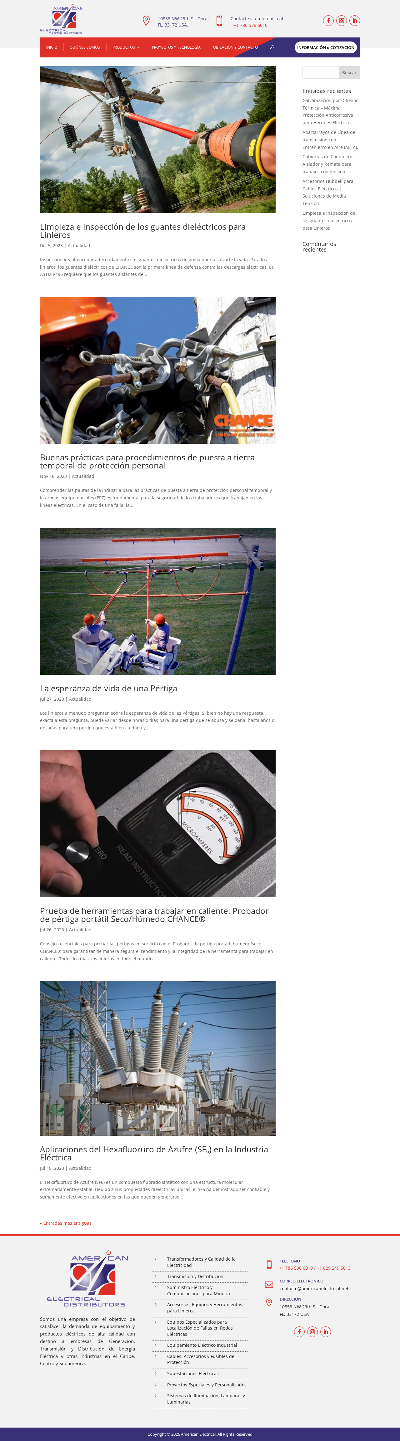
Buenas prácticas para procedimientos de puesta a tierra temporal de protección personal (147, 461)
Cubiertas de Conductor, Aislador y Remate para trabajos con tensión (328, 164)
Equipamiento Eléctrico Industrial (202, 1345)
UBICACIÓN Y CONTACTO (235, 47)
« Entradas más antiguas (66, 1223)
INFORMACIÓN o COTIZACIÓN (325, 47)
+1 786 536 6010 (251, 25)
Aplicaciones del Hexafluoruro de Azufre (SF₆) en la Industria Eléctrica (154, 1153)
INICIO (51, 47)
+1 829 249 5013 (334, 1268)
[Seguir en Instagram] (341, 20)
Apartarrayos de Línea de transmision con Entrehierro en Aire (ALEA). (330, 139)
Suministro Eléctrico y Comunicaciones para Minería (198, 1290)
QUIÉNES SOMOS (85, 47)
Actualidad (79, 245)
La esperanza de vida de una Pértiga (108, 688)
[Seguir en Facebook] (328, 20)
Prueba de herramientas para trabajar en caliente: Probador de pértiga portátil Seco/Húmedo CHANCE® (154, 914)
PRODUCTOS (123, 47)
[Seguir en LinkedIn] (354, 20)
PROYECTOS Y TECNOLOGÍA (176, 47)
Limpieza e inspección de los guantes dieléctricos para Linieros (143, 230)
